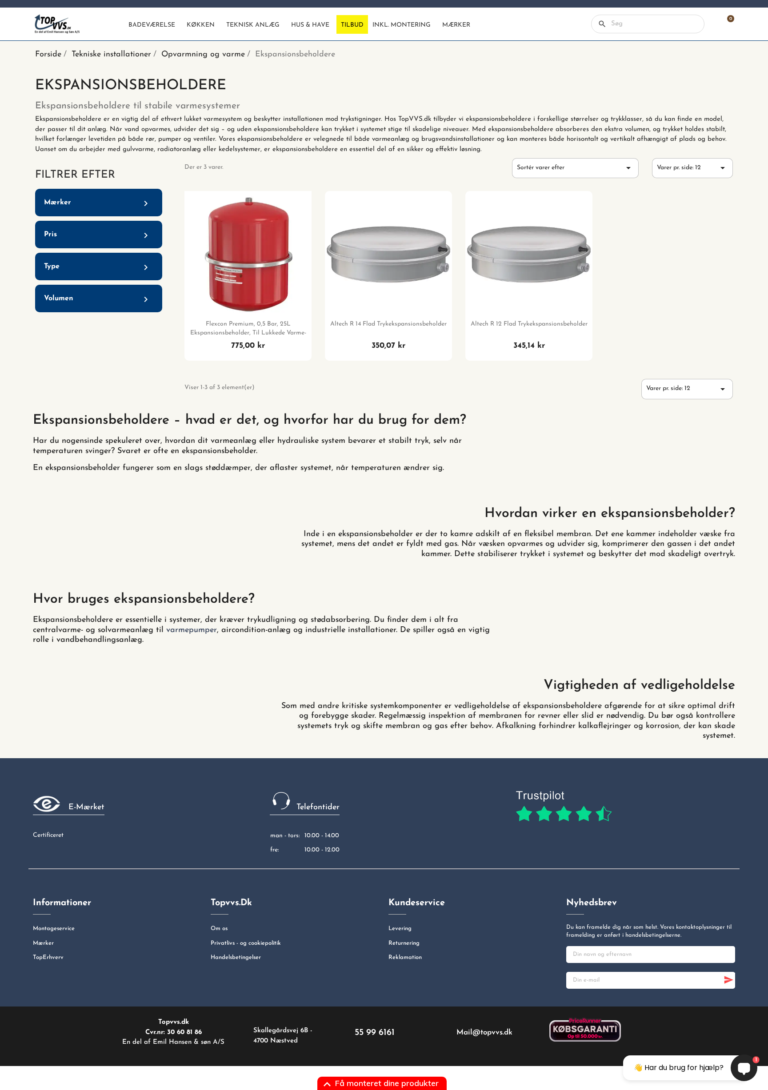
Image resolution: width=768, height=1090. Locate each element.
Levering (400, 928)
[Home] (116, 24)
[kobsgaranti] (585, 1030)
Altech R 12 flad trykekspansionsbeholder (529, 324)
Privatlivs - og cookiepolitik (246, 943)
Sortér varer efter (575, 168)
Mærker (43, 943)
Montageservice (54, 928)
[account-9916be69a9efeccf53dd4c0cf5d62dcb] (710, 24)
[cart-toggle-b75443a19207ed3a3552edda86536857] (726, 24)
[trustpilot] (563, 807)
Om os (219, 928)
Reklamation (405, 957)
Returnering (404, 943)
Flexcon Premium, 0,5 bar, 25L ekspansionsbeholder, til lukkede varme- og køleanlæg (248, 333)
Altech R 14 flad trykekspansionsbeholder (388, 324)
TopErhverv (48, 957)
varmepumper (191, 630)
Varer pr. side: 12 (692, 168)
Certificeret (48, 835)
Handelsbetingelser (236, 957)
